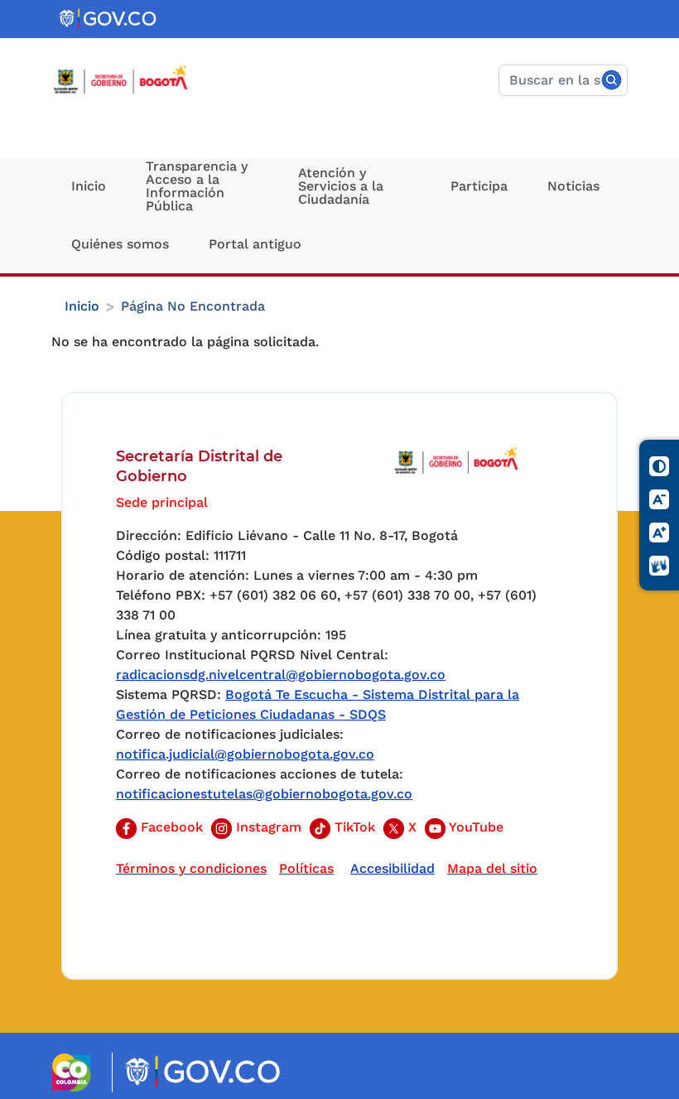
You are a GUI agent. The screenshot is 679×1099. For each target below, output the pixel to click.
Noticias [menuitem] (573, 186)
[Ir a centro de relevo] (660, 566)
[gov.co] (108, 19)
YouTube (474, 827)
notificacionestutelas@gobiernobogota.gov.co (264, 794)
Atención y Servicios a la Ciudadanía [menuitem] (340, 186)
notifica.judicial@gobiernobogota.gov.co (245, 754)
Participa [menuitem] (479, 186)
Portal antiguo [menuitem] (255, 244)
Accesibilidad (392, 868)
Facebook (170, 827)
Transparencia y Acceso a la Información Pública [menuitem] (197, 186)
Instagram (266, 827)
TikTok (352, 827)
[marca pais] (78, 1072)
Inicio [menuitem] (88, 186)
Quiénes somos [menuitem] (120, 244)
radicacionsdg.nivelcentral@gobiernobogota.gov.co (280, 674)
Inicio (82, 306)
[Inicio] (127, 79)
